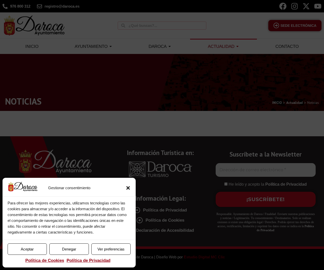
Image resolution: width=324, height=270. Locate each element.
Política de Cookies (44, 260)
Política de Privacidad (88, 260)
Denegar (69, 249)
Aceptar (27, 249)
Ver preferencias (111, 249)
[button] (128, 187)
